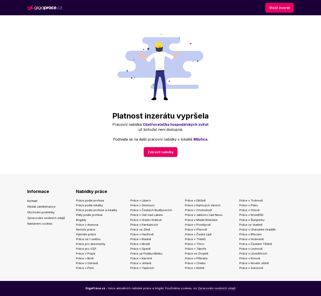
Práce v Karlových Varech (203, 205)
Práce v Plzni (85, 268)
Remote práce (85, 229)
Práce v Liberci (140, 200)
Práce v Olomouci (142, 205)
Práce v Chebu (195, 263)
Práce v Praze (85, 253)
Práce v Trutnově (251, 200)
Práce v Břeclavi (250, 234)
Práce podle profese (90, 200)
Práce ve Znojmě (196, 253)
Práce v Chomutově (198, 210)
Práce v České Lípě (198, 234)
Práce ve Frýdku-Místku (146, 253)
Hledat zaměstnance (41, 206)
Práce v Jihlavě (140, 263)
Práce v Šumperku (251, 220)
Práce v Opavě (140, 248)
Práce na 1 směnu (88, 239)
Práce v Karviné (141, 258)
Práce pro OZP (86, 248)
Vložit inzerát (279, 8)
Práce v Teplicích (142, 268)
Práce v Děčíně (195, 200)
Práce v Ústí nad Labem (146, 215)
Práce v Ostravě (87, 263)
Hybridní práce (86, 234)
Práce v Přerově (196, 229)
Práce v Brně (85, 258)
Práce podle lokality (89, 205)
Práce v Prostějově (198, 224)
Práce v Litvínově (251, 248)
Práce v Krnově (249, 258)
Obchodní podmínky (41, 212)
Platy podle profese (89, 215)
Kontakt (32, 201)
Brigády (81, 220)
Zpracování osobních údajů (46, 218)
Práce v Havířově (142, 234)
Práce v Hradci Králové (146, 220)
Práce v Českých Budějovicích (151, 210)
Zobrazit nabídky (161, 152)
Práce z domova (87, 224)
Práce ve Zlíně (140, 229)
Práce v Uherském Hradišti (257, 229)
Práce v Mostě (140, 244)
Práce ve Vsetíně (250, 224)
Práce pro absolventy (90, 244)
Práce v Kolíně (194, 268)
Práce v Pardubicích (144, 224)
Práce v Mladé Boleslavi (201, 220)
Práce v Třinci (194, 244)
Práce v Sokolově (251, 268)
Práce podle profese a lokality (96, 210)
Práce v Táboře (195, 248)
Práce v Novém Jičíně (254, 263)
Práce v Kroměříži (251, 215)
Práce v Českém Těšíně (255, 244)
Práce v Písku (248, 205)
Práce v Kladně (140, 239)
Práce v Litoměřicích (253, 253)
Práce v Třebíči (195, 239)
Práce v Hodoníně (251, 239)
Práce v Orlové (249, 210)
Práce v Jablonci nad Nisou (204, 215)
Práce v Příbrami (196, 258)
